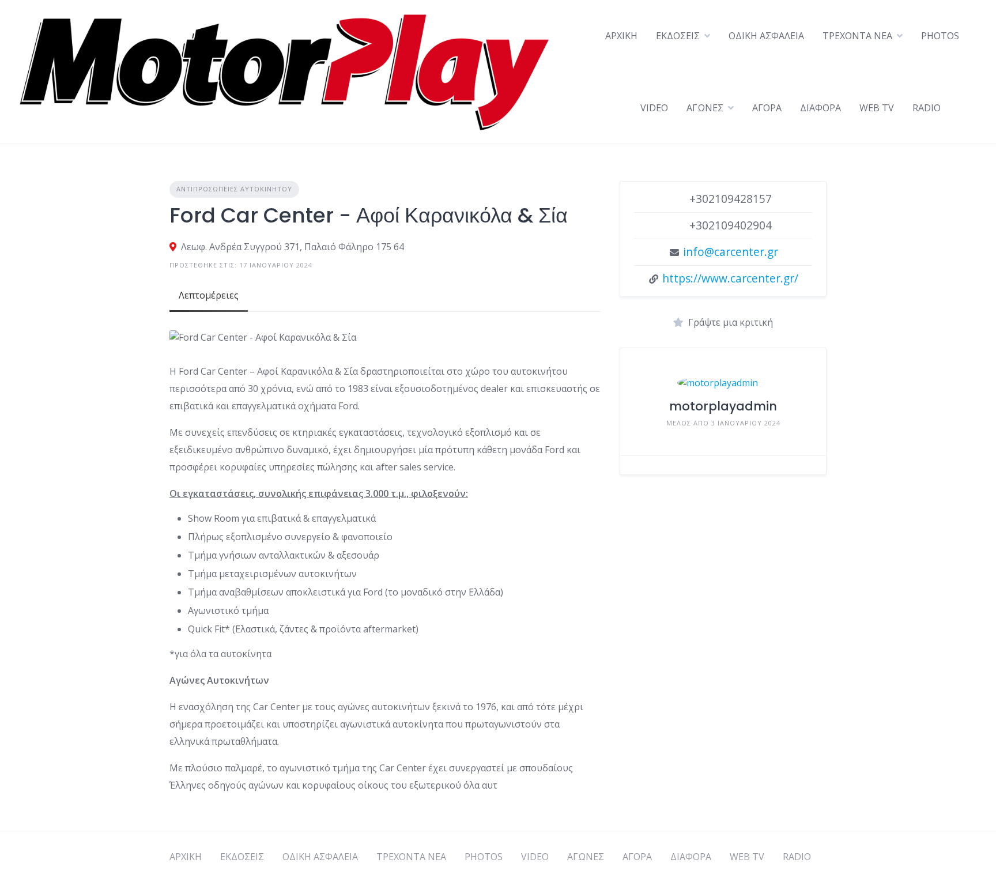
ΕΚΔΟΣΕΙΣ (678, 35)
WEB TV (876, 107)
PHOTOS (940, 35)
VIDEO (654, 107)
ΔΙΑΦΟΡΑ (820, 107)
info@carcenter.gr (730, 251)
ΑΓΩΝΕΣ (704, 107)
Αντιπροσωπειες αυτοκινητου (234, 188)
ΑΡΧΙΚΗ (621, 35)
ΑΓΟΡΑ (767, 107)
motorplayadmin (723, 406)
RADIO (926, 107)
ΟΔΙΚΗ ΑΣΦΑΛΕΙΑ (766, 35)
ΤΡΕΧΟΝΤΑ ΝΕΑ (857, 35)
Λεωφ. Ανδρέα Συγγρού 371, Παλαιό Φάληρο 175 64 (292, 246)
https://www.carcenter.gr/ (730, 278)
